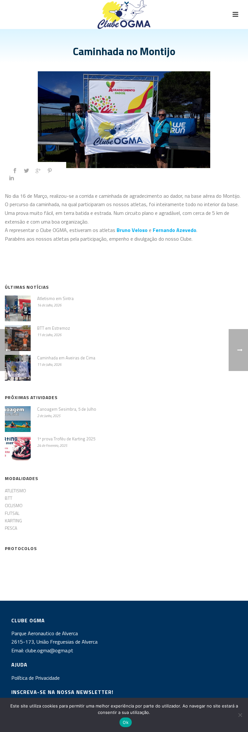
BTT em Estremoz (53, 328)
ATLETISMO (15, 490)
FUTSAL (12, 513)
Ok (126, 722)
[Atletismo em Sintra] (18, 308)
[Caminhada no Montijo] (124, 119)
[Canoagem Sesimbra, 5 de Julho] (18, 419)
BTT (8, 498)
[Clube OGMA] (123, 14)
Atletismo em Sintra (55, 298)
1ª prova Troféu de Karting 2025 (66, 439)
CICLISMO (14, 505)
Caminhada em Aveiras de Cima (66, 358)
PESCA (11, 528)
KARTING (13, 520)
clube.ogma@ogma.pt (50, 650)
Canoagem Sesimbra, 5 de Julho (66, 409)
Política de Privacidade (35, 678)
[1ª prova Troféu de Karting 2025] (18, 449)
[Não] (240, 715)
